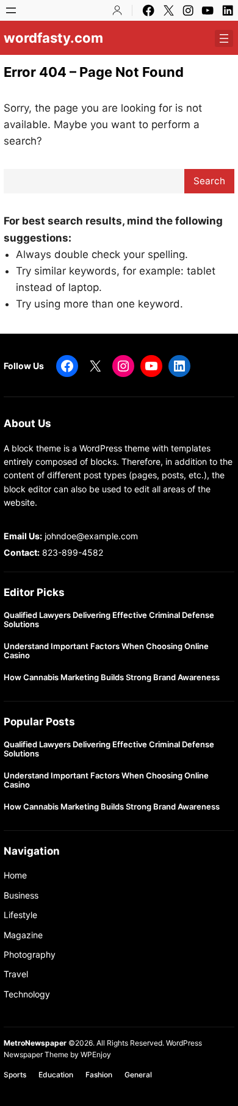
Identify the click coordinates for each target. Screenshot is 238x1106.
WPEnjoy (96, 1054)
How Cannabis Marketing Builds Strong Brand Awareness (112, 677)
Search (209, 181)
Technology (27, 994)
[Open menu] (11, 10)
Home (15, 875)
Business (21, 895)
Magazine (23, 935)
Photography (30, 954)
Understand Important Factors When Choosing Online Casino (106, 651)
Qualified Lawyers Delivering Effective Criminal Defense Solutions (109, 620)
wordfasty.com (53, 38)
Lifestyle (20, 915)
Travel (16, 974)
